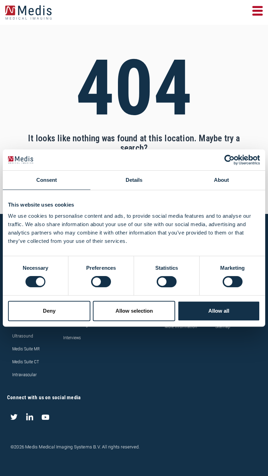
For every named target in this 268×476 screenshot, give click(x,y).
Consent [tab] (46, 180)
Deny (49, 311)
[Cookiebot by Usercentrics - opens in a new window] (229, 160)
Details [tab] (134, 180)
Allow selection (134, 311)
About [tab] (221, 180)
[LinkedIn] (29, 417)
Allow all (218, 311)
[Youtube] (45, 417)
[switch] (101, 281)
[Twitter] (14, 417)
